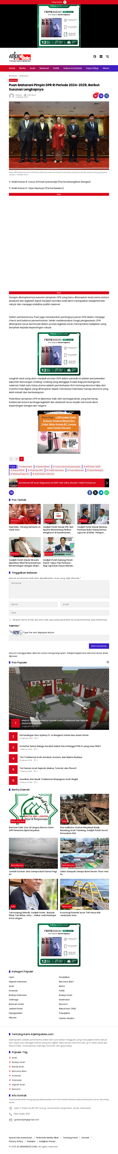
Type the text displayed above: (38, 632)
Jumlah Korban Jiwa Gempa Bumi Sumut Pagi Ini (33, 873)
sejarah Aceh (18, 1084)
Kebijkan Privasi (47, 1141)
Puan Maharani (77, 470)
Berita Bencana (17, 865)
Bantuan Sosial (16, 1004)
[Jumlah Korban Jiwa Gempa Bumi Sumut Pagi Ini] (33, 853)
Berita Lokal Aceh (18, 821)
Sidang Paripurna (21, 474)
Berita (62, 986)
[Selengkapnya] (107, 662)
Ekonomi (63, 1004)
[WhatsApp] (106, 492)
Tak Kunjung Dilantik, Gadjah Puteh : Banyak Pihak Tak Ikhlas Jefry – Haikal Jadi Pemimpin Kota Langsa (32, 915)
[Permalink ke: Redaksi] (12, 95)
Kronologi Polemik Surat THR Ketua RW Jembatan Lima (80, 914)
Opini (11, 977)
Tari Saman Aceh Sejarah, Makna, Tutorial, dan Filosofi (48, 768)
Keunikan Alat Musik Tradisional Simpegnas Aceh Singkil (49, 779)
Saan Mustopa (96, 470)
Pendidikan (64, 977)
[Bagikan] (106, 95)
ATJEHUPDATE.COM (27, 1146)
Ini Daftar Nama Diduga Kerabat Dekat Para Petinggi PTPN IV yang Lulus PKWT (60, 746)
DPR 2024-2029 (93, 466)
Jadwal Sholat (16, 1008)
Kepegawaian (15, 1013)
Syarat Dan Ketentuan (20, 1137)
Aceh (64, 821)
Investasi (13, 990)
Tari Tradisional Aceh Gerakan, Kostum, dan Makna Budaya (51, 757)
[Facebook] (89, 492)
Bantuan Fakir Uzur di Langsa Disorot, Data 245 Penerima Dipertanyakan (31, 829)
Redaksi (19, 95)
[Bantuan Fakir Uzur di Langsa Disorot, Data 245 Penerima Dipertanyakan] (33, 809)
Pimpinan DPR (36, 470)
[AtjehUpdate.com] (20, 56)
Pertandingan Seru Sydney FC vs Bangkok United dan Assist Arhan (54, 735)
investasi (16, 1075)
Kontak (85, 1137)
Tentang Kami (70, 1137)
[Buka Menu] (101, 56)
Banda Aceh (18, 1066)
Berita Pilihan (44, 466)
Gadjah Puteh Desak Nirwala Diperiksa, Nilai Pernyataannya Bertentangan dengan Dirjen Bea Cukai (25, 563)
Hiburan (13, 1017)
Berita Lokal (67, 906)
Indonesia (17, 1080)
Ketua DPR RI (18, 470)
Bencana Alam (66, 981)
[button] (94, 56)
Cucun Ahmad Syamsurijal (67, 466)
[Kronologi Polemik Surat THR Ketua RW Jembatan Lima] (84, 894)
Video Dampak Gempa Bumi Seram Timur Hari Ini (84, 873)
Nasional (13, 80)
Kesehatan (64, 999)
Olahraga (13, 999)
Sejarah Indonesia (18, 981)
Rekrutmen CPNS (67, 1008)
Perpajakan (64, 1013)
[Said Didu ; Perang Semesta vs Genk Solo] (25, 514)
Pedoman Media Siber (47, 1137)
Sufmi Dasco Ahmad (44, 474)
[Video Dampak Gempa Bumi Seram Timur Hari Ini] (84, 853)
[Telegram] (101, 492)
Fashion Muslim (66, 1018)
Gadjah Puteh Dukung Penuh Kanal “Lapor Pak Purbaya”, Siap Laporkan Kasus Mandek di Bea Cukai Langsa (58, 563)
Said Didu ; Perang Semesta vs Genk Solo (24, 528)
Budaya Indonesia (18, 995)
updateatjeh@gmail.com (26, 1119)
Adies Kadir (26, 466)
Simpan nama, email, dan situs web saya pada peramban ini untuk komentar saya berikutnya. (60, 619)
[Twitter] (95, 492)
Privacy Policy (16, 1141)
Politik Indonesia (56, 470)
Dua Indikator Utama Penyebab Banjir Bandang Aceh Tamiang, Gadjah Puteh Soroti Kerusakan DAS (84, 830)
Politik (62, 990)
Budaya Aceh (65, 995)
